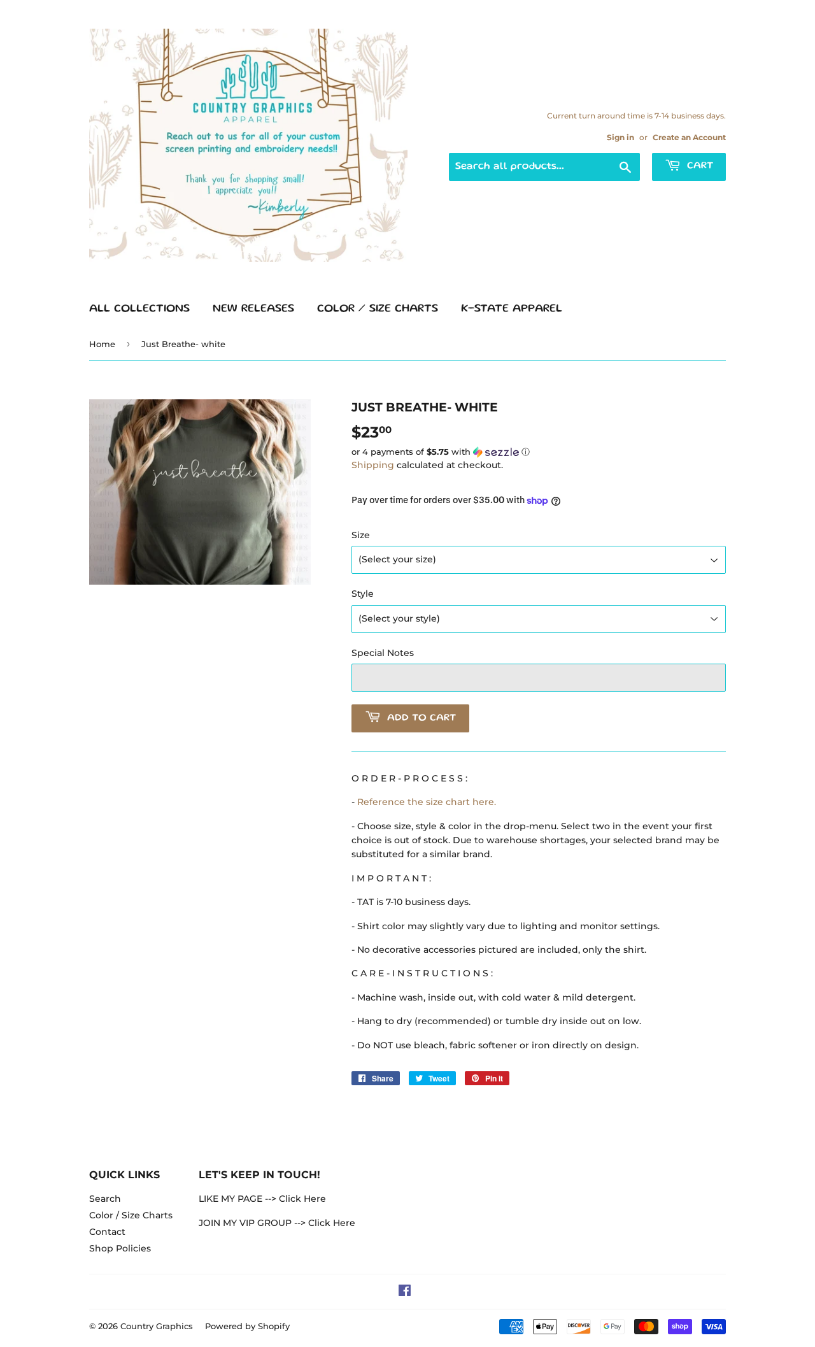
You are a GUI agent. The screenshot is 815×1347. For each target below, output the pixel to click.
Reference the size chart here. (426, 802)
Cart (698, 166)
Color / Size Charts (377, 309)
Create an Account (689, 137)
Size (360, 535)
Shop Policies (120, 1248)
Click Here (302, 1198)
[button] (538, 452)
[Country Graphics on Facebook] (404, 1292)
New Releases (253, 309)
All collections (139, 309)
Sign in (620, 137)
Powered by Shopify (247, 1326)
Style (362, 593)
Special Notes (382, 653)
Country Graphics (156, 1326)
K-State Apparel (511, 309)
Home (102, 344)
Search (105, 1198)
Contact (107, 1231)
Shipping (372, 465)
